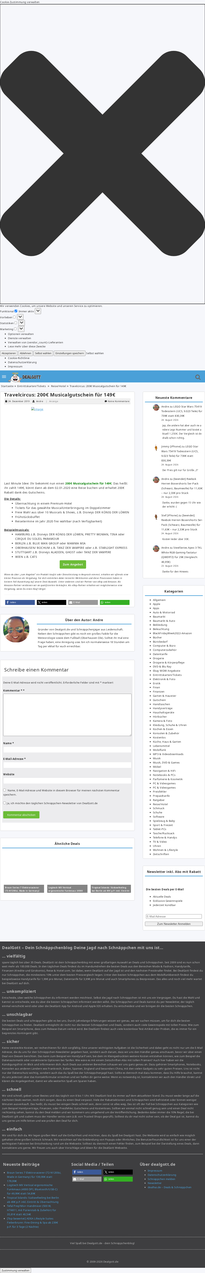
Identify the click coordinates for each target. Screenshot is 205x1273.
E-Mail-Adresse (14, 759)
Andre (39, 401)
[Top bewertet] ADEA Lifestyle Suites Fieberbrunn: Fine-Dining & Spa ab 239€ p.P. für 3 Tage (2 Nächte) (32, 1223)
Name (8, 743)
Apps (156, 608)
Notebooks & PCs (164, 775)
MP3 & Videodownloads (168, 754)
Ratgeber (159, 800)
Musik (157, 758)
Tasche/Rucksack (164, 833)
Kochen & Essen (163, 729)
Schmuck (159, 808)
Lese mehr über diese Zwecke (27, 346)
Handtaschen (161, 704)
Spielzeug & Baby (164, 821)
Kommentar (12, 690)
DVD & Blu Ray (162, 666)
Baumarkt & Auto (164, 621)
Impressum (15, 366)
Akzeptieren (9, 353)
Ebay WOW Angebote (166, 670)
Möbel (157, 766)
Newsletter (155, 1183)
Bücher (157, 637)
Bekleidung (160, 625)
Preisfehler (160, 791)
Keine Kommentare (119, 401)
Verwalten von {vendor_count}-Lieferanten (35, 342)
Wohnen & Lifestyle (165, 850)
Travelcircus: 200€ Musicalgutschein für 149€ (59, 394)
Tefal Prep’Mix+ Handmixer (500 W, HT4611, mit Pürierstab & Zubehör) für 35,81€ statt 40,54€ (31, 1210)
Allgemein (159, 600)
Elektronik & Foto (164, 679)
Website (9, 774)
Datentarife (160, 654)
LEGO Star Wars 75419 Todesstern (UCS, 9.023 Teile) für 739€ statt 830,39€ (181, 411)
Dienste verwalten (19, 338)
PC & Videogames (164, 783)
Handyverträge (163, 708)
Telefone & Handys (165, 837)
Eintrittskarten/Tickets (31, 386)
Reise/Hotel (58, 386)
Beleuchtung (161, 629)
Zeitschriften (161, 854)
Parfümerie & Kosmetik (168, 779)
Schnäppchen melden (161, 1179)
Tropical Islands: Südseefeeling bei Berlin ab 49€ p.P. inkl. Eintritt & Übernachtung (111, 890)
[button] (102, 154)
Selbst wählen (43, 353)
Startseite (7, 386)
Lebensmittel (161, 746)
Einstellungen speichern (69, 353)
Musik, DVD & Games (166, 762)
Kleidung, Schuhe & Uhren (170, 725)
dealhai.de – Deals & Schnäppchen (170, 1187)
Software (158, 816)
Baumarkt (159, 616)
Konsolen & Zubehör (166, 733)
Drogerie (158, 658)
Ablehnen (25, 353)
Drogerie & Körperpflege (169, 662)
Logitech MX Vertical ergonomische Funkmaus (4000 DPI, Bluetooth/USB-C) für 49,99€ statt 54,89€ (32, 1189)
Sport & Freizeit (163, 825)
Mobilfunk (159, 750)
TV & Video (160, 841)
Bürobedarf (160, 641)
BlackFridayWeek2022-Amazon (172, 633)
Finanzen (159, 691)
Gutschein (159, 700)
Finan (156, 687)
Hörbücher (160, 716)
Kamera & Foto (162, 721)
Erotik (157, 683)
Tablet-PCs (159, 829)
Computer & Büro (164, 645)
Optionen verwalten (21, 334)
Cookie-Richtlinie (19, 358)
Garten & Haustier (164, 696)
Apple (156, 604)
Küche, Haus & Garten (167, 741)
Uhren (157, 846)
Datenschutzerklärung (22, 362)
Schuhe (157, 812)
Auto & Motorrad (164, 612)
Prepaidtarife (161, 796)
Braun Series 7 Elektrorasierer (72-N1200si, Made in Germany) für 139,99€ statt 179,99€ (22, 890)
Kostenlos (159, 737)
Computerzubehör (165, 650)
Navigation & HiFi (164, 770)
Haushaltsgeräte (163, 712)
